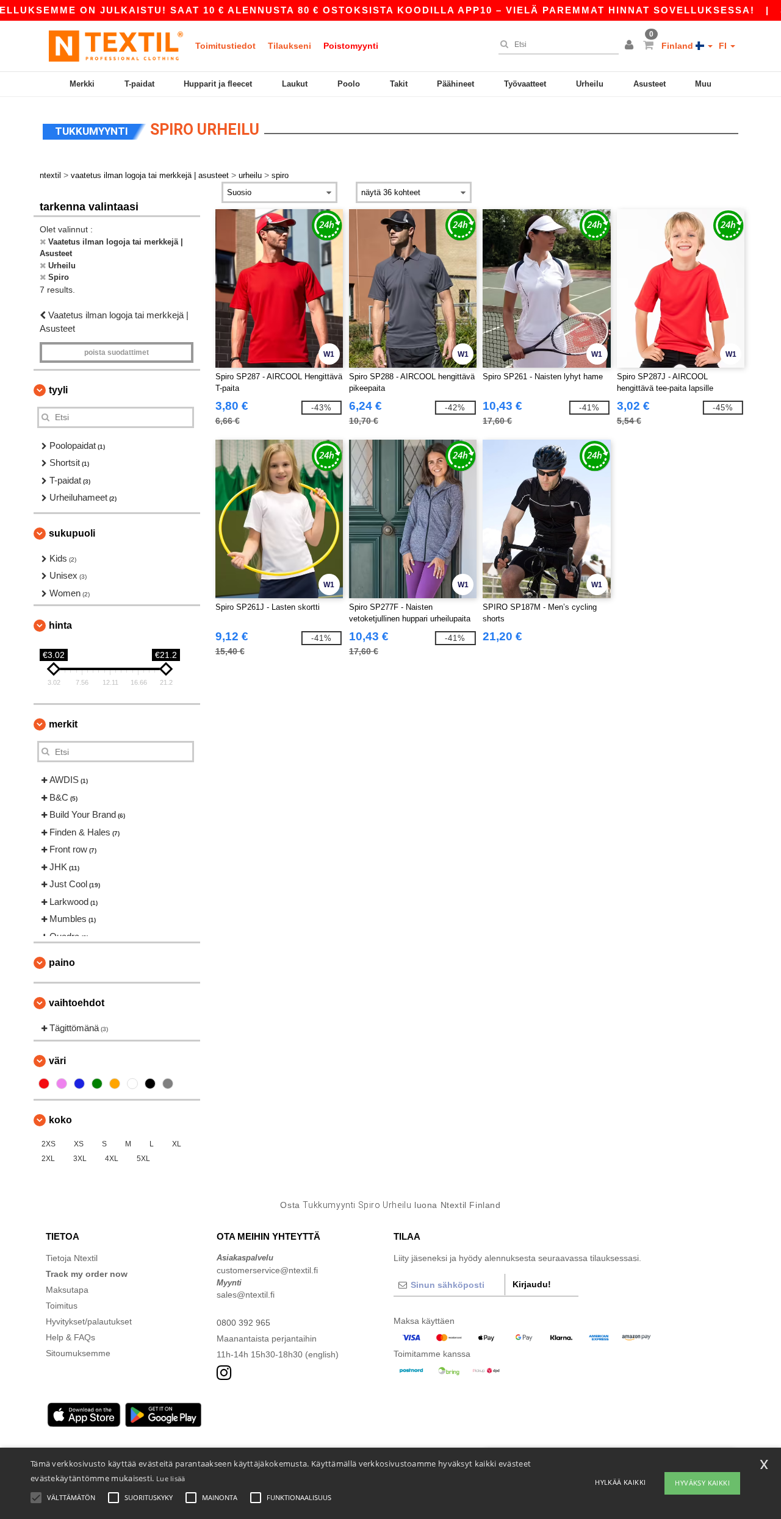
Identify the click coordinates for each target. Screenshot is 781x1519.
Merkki (82, 83)
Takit (399, 83)
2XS (48, 1144)
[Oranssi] (114, 1083)
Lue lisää (170, 1478)
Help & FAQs (70, 1337)
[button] (631, 46)
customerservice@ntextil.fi (267, 1270)
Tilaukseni (289, 46)
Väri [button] (57, 1061)
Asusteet (649, 83)
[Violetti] (61, 1083)
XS (79, 1144)
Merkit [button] (63, 724)
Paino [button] (62, 962)
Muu (703, 83)
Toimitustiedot (225, 46)
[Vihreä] (97, 1083)
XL (176, 1144)
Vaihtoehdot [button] (76, 1003)
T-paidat (139, 83)
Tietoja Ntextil (72, 1258)
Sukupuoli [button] (72, 533)
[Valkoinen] (132, 1083)
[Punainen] (43, 1083)
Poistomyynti (350, 46)
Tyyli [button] (58, 390)
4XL (111, 1158)
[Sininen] (79, 1083)
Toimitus (61, 1305)
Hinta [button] (60, 625)
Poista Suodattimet (116, 352)
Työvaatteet (525, 83)
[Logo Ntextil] (116, 45)
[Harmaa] (167, 1083)
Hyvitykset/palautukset (89, 1321)
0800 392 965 (243, 1323)
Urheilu (589, 83)
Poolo (348, 83)
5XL (143, 1158)
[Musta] (150, 1083)
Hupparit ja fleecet (218, 83)
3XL (80, 1158)
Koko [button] (60, 1120)
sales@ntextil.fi (246, 1294)
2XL (48, 1158)
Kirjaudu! (532, 1284)
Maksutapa (67, 1290)
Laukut (295, 83)
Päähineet (455, 83)
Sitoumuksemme (78, 1353)
